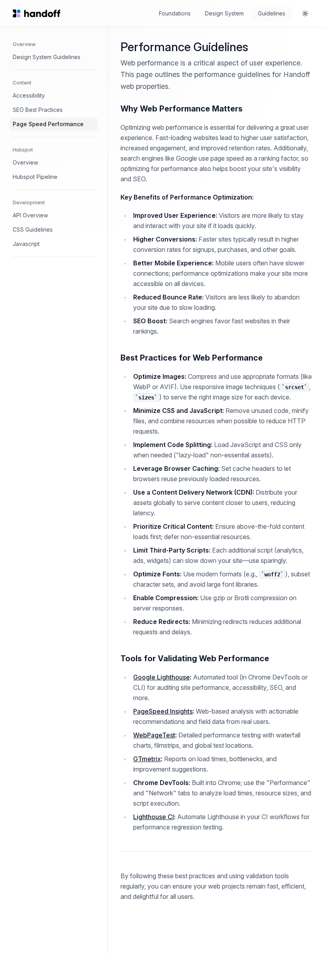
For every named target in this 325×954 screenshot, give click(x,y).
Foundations (175, 13)
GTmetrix (147, 759)
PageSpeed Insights (163, 711)
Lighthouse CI (153, 817)
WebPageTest (154, 735)
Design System (224, 13)
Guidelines (271, 13)
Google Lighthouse (161, 677)
